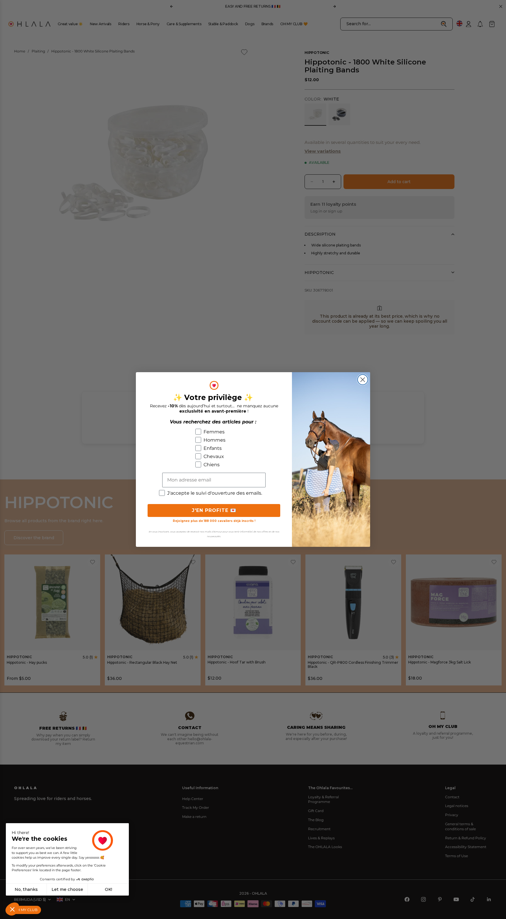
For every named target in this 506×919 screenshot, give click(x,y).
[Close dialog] (363, 380)
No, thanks (26, 889)
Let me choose (67, 889)
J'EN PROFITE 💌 (214, 510)
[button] (12, 909)
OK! (108, 889)
